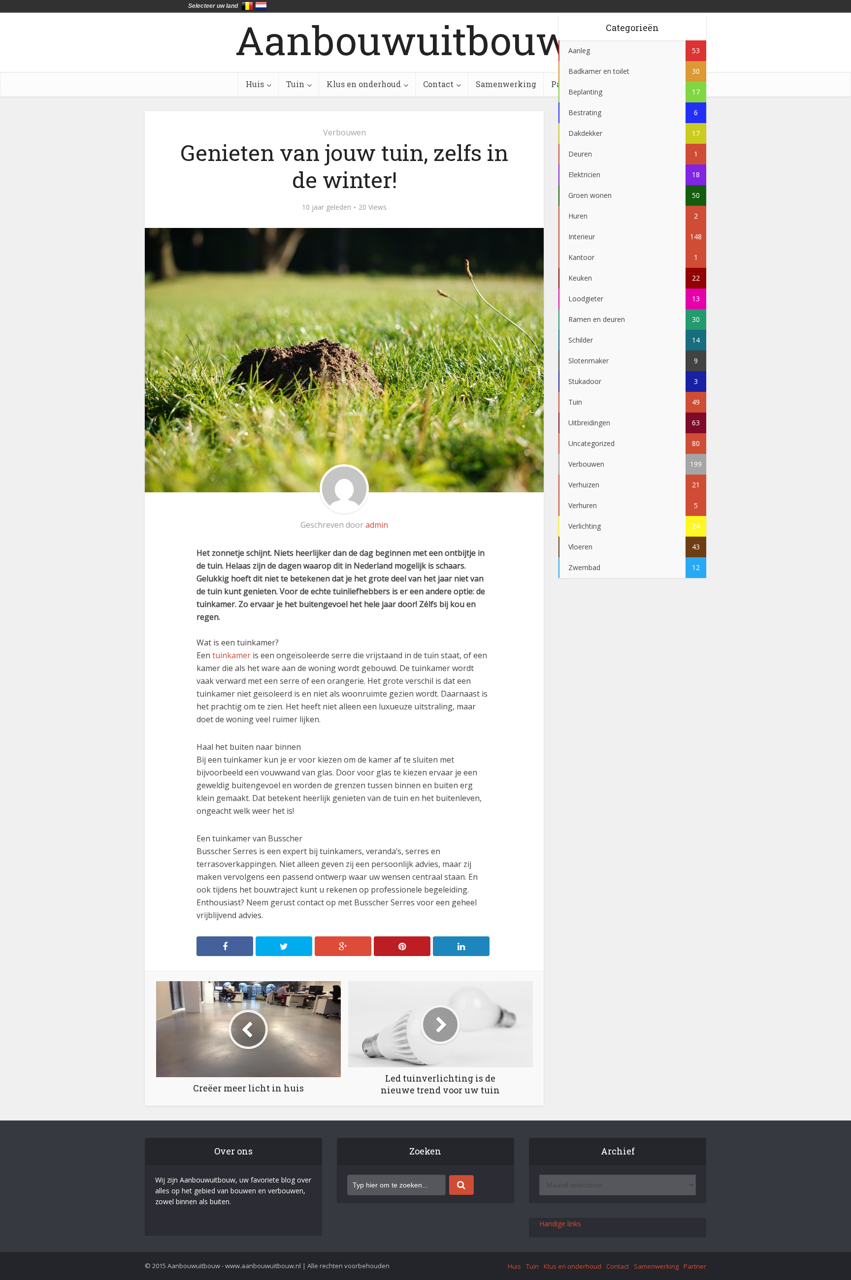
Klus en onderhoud (364, 84)
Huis (255, 84)
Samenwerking (506, 84)
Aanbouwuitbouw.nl (426, 40)
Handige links (560, 1223)
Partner (695, 1266)
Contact (438, 84)
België (247, 6)
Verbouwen (344, 132)
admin (376, 524)
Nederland (261, 6)
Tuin (295, 84)
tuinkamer (231, 655)
